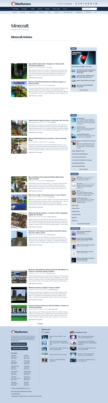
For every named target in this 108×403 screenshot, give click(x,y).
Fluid (28, 396)
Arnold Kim (13, 355)
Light (38, 396)
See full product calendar (83, 223)
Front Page (15, 8)
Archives (40, 323)
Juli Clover (52, 142)
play (84, 58)
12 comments (39, 132)
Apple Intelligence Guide (78, 151)
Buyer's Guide (56, 8)
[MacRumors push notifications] (91, 4)
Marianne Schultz (27, 371)
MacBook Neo (79, 12)
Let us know (69, 3)
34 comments (39, 319)
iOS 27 (49, 12)
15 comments (39, 77)
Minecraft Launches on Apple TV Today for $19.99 (44, 287)
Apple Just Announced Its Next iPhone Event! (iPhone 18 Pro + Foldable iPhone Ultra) (86, 71)
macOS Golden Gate (68, 12)
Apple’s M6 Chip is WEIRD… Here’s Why (81, 66)
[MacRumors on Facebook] (81, 4)
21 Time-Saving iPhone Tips (79, 157)
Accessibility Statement (15, 393)
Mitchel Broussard (50, 180)
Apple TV (74, 217)
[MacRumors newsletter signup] (96, 4)
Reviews (47, 8)
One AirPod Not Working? (78, 166)
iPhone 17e (88, 12)
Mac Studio (23, 12)
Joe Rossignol (52, 85)
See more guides (83, 169)
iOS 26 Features (81, 118)
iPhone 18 (74, 220)
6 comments (39, 152)
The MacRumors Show (80, 332)
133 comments (39, 207)
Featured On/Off (15, 396)
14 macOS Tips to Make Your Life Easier (82, 160)
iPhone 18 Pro (32, 12)
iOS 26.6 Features (81, 127)
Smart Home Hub (76, 214)
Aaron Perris (26, 382)
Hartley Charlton (14, 371)
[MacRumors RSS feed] (93, 4)
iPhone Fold (41, 12)
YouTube (46, 332)
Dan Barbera (13, 376)
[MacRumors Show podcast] (76, 4)
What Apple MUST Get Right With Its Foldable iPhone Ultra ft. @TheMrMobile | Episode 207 (87, 343)
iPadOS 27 (57, 12)
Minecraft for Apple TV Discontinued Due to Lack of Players (47, 195)
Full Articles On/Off (22, 396)
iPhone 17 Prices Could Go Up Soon (86, 245)
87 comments (39, 299)
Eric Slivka (49, 67)
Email (12, 358)
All (96, 12)
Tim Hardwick (53, 122)
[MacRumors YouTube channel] (88, 4)
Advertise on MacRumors (19, 348)
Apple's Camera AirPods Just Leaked (86, 80)
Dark (40, 396)
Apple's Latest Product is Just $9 (85, 251)
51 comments (39, 95)
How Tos (40, 8)
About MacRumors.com (19, 344)
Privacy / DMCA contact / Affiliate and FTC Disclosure (21, 391)
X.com (15, 358)
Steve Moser (13, 382)
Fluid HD (31, 396)
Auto (35, 396)
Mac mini (15, 12)
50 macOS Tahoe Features (83, 134)
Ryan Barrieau (27, 376)
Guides (33, 8)
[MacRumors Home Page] (21, 4)
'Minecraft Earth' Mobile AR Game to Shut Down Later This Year (49, 120)
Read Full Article (32, 77)
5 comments (39, 227)
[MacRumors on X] (83, 4)
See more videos (84, 90)
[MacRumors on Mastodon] (86, 4)
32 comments (39, 245)
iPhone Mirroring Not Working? (80, 154)
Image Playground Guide (78, 163)
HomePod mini (76, 211)
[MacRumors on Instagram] (79, 4)
